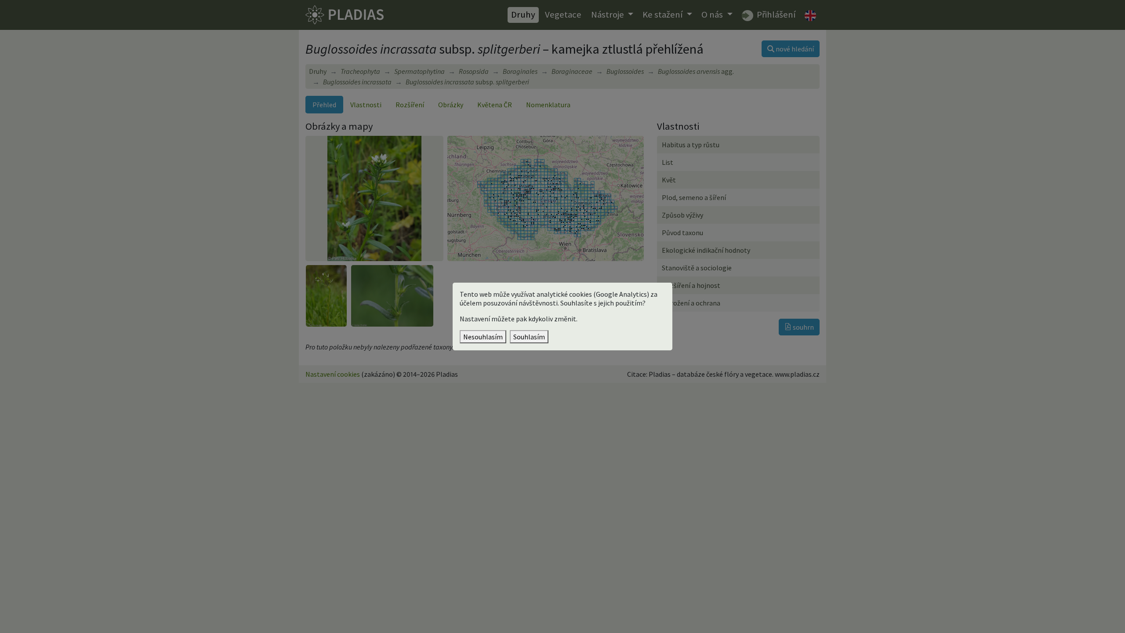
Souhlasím (529, 336)
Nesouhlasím (483, 336)
